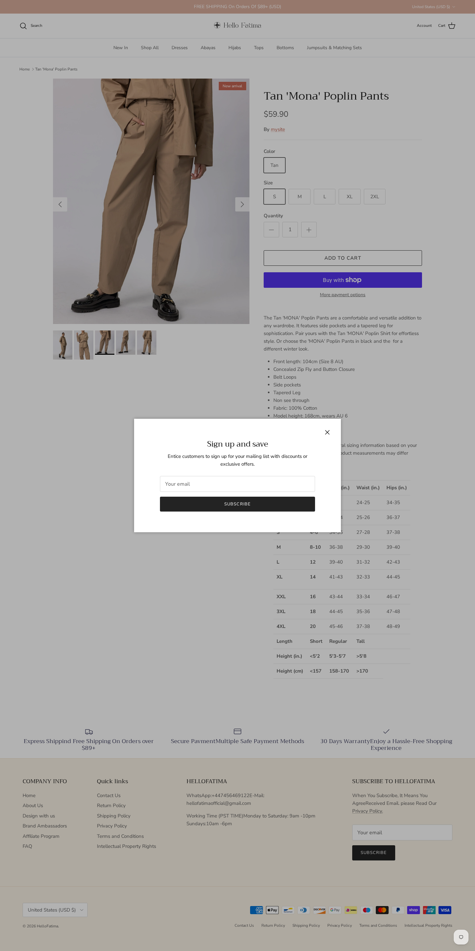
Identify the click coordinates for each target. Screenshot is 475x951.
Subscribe (237, 504)
